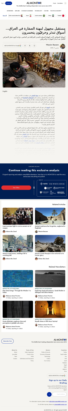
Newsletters (60, 3)
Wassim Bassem (52, 44)
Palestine (65, 363)
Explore (17, 10)
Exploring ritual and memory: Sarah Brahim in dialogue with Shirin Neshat (50, 292)
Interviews (10, 10)
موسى (30, 140)
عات (29, 97)
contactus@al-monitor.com (60, 404)
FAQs (32, 356)
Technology (38, 10)
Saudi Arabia (63, 354)
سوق (36, 95)
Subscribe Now (7, 341)
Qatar (65, 367)
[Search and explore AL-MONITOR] (65, 3)
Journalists (14, 354)
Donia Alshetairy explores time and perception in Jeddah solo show (14, 322)
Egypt (65, 365)
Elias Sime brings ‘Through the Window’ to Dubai (17, 292)
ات (40, 142)
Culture (46, 10)
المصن (31, 97)
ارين (23, 136)
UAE (66, 358)
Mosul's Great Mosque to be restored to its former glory (49, 254)
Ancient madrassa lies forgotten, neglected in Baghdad (50, 227)
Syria (65, 371)
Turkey (65, 352)
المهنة (48, 107)
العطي (26, 140)
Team (15, 356)
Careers (15, 358)
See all (5, 16)
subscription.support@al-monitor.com (58, 401)
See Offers (16, 188)
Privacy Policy (30, 354)
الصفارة (38, 142)
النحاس (33, 95)
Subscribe (8, 3)
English (5, 91)
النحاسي (26, 97)
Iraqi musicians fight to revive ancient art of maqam (17, 227)
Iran (66, 356)
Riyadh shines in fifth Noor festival (46, 321)
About (15, 352)
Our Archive (47, 361)
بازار (28, 134)
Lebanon (65, 369)
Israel (65, 361)
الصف (26, 136)
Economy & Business (27, 10)
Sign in (3, 3)
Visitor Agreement (29, 352)
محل (42, 142)
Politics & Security (55, 10)
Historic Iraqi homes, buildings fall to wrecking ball (15, 254)
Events (54, 3)
